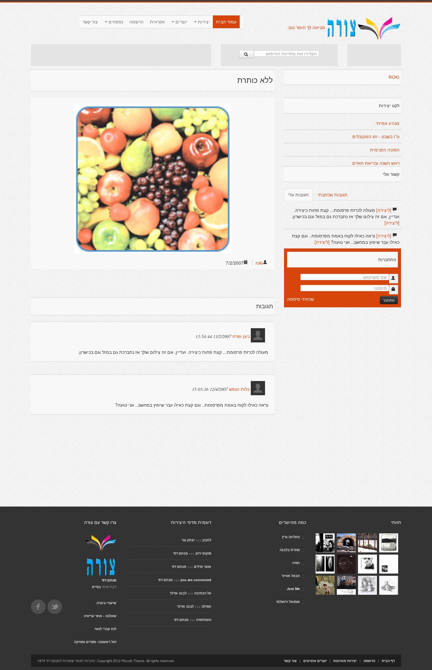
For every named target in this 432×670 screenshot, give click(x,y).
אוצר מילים (202, 566)
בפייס (96, 586)
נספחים (115, 21)
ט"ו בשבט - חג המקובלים (375, 136)
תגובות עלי (298, 194)
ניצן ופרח (241, 336)
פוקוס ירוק (203, 553)
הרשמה (136, 21)
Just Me (293, 588)
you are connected (195, 579)
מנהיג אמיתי (387, 123)
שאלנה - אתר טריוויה (100, 615)
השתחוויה (203, 619)
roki (259, 263)
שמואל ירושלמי (288, 601)
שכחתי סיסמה (300, 299)
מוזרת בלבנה (290, 549)
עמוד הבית (226, 21)
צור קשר (90, 21)
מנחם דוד (180, 553)
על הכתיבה (202, 593)
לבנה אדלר (178, 593)
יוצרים (180, 21)
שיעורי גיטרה (106, 602)
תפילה (206, 606)
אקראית (157, 21)
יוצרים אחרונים (315, 660)
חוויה (296, 562)
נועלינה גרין (291, 536)
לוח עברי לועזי (105, 628)
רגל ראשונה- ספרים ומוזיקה (95, 641)
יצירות (203, 21)
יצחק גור (188, 540)
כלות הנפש (239, 389)
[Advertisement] (121, 55)
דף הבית (388, 660)
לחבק (206, 540)
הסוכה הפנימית (384, 149)
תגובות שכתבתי (333, 194)
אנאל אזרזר (290, 575)
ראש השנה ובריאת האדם (375, 163)
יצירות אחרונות (345, 660)
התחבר (389, 300)
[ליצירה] (383, 210)
